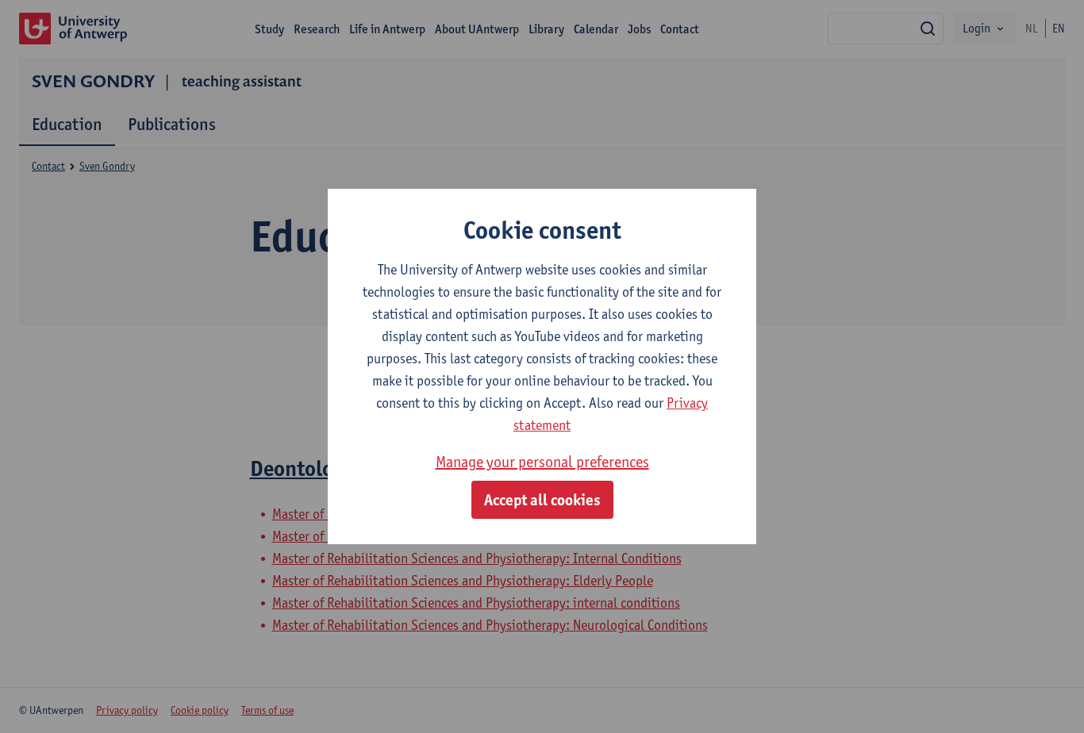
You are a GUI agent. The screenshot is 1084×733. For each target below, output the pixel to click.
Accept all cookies (542, 499)
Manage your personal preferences (542, 461)
